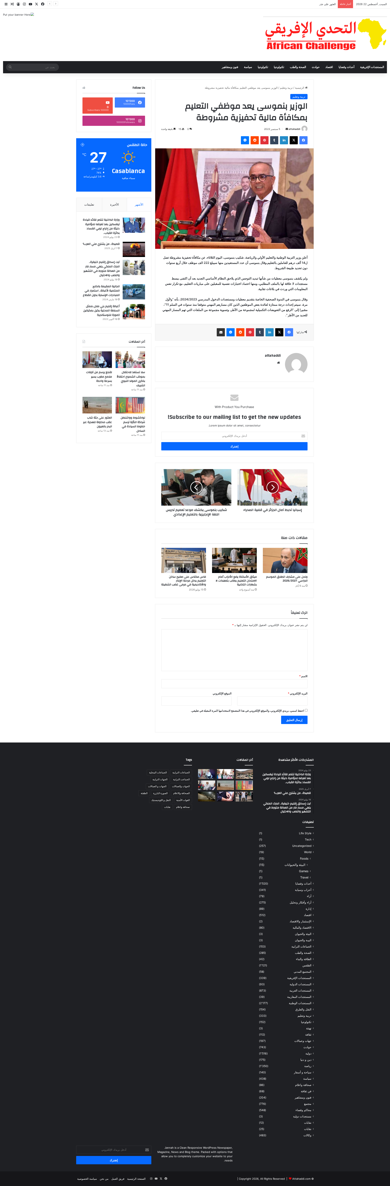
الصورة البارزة (160, 793)
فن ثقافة (306, 1091)
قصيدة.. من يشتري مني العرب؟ (101, 244)
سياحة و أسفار (302, 1072)
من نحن (104, 1178)
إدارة (308, 908)
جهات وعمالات (302, 1040)
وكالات (307, 1135)
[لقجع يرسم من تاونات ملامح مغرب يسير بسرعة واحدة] (97, 359)
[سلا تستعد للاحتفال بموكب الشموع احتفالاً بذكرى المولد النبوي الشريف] (130, 359)
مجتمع (307, 1103)
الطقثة (144, 793)
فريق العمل (117, 1178)
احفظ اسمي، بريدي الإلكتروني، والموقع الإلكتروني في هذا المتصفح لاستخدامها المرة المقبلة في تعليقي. (247, 710)
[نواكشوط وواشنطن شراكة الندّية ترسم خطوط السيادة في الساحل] (130, 405)
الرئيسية (300, 87)
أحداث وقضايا (346, 67)
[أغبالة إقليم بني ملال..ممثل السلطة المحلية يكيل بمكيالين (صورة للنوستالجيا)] (134, 311)
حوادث (316, 67)
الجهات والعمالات (181, 786)
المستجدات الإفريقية (372, 67)
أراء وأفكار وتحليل (300, 902)
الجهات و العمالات (157, 786)
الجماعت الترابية (181, 779)
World (307, 852)
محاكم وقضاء (303, 1110)
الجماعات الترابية (301, 946)
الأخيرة (114, 204)
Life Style (305, 833)
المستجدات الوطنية (300, 1003)
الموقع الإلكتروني (222, 693)
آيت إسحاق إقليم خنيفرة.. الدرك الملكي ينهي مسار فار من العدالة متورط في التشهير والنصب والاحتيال (101, 268)
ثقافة (308, 1034)
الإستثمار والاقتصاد (300, 921)
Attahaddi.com (301, 1178)
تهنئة (308, 1028)
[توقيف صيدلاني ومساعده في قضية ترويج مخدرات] (244, 797)
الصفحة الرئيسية (136, 1178)
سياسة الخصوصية (87, 1178)
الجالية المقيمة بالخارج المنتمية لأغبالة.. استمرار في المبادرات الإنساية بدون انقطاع (101, 291)
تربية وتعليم (286, 87)
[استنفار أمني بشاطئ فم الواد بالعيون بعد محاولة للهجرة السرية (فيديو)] (206, 796)
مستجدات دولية (302, 1116)
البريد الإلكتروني (298, 693)
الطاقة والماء (303, 959)
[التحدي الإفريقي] (325, 35)
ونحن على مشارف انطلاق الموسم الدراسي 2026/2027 (287, 578)
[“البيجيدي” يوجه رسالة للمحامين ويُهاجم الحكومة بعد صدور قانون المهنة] (206, 785)
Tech (308, 839)
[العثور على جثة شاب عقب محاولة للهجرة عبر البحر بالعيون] (97, 405)
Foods (304, 858)
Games (303, 871)
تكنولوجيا (279, 67)
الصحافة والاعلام (181, 793)
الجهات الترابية (160, 779)
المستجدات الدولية (300, 984)
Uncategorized (301, 845)
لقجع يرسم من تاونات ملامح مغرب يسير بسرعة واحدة (99, 377)
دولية (308, 1053)
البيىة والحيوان (303, 940)
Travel (304, 877)
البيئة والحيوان (303, 934)
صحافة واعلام (303, 1085)
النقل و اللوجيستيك (161, 800)
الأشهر (139, 204)
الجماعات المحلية (158, 772)
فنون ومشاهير (230, 67)
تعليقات (89, 204)
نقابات (307, 1129)
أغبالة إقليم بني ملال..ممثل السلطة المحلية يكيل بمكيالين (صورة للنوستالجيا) (101, 311)
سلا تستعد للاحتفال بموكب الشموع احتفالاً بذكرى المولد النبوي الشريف (131, 379)
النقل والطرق (303, 1009)
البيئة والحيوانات (295, 865)
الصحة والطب (298, 67)
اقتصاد (329, 67)
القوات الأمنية (183, 800)
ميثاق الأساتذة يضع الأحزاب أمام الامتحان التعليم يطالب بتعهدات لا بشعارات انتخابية (236, 580)
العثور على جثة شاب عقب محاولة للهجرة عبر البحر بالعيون (303, 4)
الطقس (306, 965)
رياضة (307, 1066)
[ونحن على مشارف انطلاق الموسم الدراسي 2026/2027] (285, 560)
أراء (309, 896)
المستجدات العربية (300, 990)
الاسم (303, 676)
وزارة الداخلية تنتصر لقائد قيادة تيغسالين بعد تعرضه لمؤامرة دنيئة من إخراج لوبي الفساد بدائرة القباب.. (101, 226)
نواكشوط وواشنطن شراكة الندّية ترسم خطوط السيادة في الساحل (133, 424)
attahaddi (294, 129)
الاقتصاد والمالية (302, 927)
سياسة (248, 67)
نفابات (307, 1122)
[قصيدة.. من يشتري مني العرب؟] (134, 249)
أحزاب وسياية (303, 889)
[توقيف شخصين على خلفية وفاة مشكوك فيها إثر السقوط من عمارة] (225, 796)
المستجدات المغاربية (299, 996)
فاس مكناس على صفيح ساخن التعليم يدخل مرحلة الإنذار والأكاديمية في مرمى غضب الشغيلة (183, 580)
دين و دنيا (305, 1059)
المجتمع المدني (302, 971)
